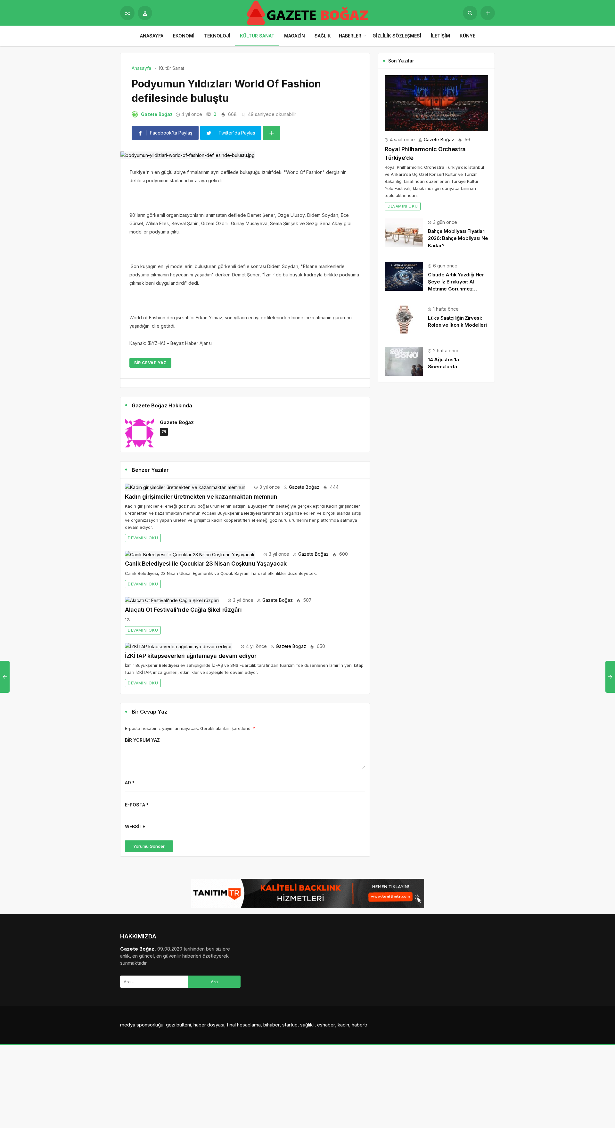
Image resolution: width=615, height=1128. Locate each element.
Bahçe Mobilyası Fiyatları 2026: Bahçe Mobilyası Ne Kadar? (458, 238)
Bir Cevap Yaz (150, 362)
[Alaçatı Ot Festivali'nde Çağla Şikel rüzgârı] (172, 600)
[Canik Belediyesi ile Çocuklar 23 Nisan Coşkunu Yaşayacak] (190, 554)
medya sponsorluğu (141, 1025)
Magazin (294, 35)
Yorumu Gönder (149, 846)
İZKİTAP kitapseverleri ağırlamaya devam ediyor (190, 655)
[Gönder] (470, 13)
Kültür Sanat (257, 35)
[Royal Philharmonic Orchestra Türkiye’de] (436, 102)
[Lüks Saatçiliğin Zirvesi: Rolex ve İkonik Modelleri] (404, 319)
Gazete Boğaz (157, 114)
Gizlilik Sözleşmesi (397, 35)
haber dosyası (208, 1025)
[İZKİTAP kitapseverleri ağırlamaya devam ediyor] (178, 646)
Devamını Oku (143, 537)
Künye (467, 35)
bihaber (271, 1025)
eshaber (326, 1025)
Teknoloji (217, 35)
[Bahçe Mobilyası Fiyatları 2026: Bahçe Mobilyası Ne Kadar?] (404, 232)
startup (290, 1025)
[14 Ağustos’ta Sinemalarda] (404, 361)
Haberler (350, 35)
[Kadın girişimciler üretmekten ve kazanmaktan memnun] (185, 487)
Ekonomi (183, 35)
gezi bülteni (178, 1025)
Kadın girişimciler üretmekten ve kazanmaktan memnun (201, 496)
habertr (359, 1025)
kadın (343, 1025)
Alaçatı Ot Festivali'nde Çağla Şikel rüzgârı (183, 609)
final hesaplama (244, 1025)
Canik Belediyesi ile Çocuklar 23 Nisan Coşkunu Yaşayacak (206, 563)
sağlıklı (307, 1025)
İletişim (440, 35)
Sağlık (323, 35)
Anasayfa (151, 35)
